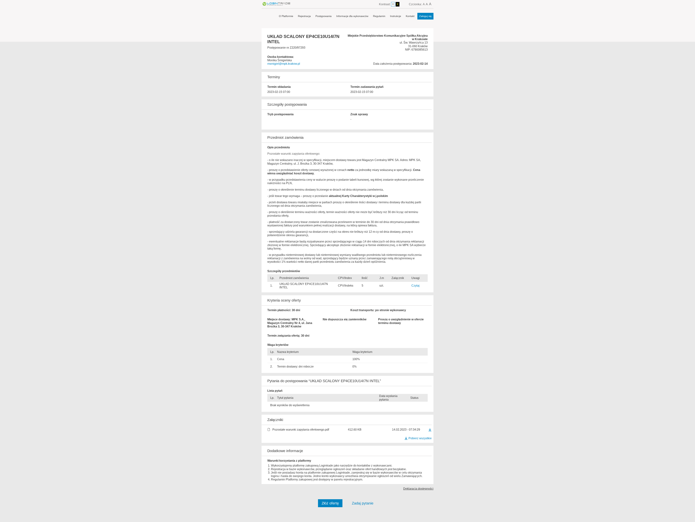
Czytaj (415, 285)
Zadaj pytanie (362, 503)
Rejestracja (304, 16)
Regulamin (379, 16)
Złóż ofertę (330, 503)
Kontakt (410, 16)
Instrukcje (395, 16)
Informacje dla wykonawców (352, 16)
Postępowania (323, 16)
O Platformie (286, 16)
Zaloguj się (425, 16)
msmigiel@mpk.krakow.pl (283, 63)
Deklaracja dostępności (418, 488)
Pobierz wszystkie (420, 438)
